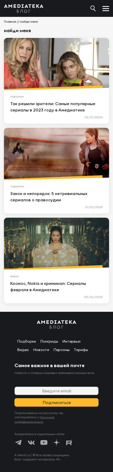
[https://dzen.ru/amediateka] (56, 442)
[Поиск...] (93, 8)
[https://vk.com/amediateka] (31, 442)
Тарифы (81, 349)
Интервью (71, 341)
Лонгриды (49, 341)
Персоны (61, 349)
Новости (41, 349)
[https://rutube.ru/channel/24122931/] (69, 442)
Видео (23, 349)
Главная (10, 21)
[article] (56, 81)
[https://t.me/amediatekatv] (18, 442)
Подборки (26, 341)
